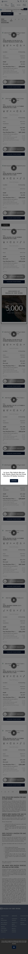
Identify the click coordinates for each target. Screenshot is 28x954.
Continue (14, 480)
